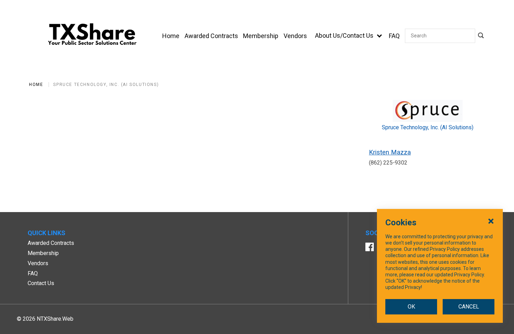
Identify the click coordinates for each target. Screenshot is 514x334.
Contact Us (41, 283)
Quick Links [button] (46, 233)
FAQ (33, 273)
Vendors (38, 263)
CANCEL (468, 306)
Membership (43, 253)
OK (411, 306)
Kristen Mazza (390, 152)
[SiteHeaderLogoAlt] (92, 36)
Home (36, 84)
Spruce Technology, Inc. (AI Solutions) (106, 84)
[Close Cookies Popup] (490, 220)
